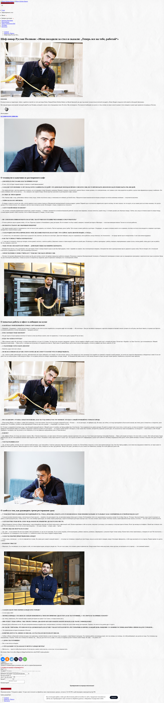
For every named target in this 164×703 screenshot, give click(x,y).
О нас (3, 10)
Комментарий (5, 682)
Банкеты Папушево (7, 20)
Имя (2, 669)
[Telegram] (12, 659)
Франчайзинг (5, 22)
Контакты (4, 26)
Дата (2, 677)
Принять (113, 697)
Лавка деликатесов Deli (8, 23)
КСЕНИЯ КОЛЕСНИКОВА (9, 116)
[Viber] (20, 659)
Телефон (3, 671)
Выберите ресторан (7, 673)
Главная (6, 31)
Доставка (4, 25)
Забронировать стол (7, 3)
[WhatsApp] (25, 659)
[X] (16, 659)
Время (3, 679)
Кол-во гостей (5, 675)
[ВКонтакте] (3, 659)
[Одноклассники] (7, 659)
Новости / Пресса (9, 33)
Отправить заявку (6, 688)
